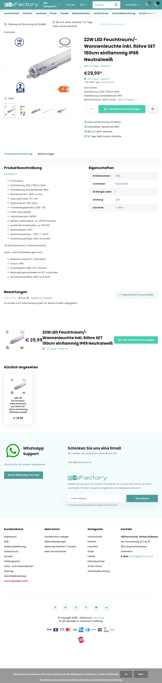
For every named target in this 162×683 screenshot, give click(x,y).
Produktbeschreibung (18, 154)
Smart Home (101, 13)
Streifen (27, 13)
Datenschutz (11, 551)
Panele (65, 13)
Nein (140, 674)
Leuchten (41, 13)
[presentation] (5, 67)
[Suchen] (116, 4)
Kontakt (70, 4)
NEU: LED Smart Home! (65, 24)
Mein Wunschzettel (55, 551)
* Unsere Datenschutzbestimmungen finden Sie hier (92, 505)
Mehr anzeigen (126, 99)
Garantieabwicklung (15, 576)
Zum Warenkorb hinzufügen (124, 109)
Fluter (53, 13)
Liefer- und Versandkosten (18, 566)
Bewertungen (46, 154)
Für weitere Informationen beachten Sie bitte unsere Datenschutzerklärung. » (82, 680)
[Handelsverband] (81, 640)
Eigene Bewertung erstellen (138, 294)
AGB (6, 541)
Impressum (10, 536)
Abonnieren (142, 498)
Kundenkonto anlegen (57, 536)
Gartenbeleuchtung (123, 13)
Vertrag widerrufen (16, 581)
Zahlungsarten (12, 561)
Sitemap (8, 571)
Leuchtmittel (11, 13)
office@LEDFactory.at (141, 556)
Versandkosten (107, 82)
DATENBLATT (11, 174)
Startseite (9, 32)
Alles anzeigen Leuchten (97, 66)
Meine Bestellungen (55, 541)
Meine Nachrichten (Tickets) (60, 546)
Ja (126, 674)
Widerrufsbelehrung (15, 546)
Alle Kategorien (49, 4)
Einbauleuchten (81, 13)
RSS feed (99, 617)
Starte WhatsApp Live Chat (23, 475)
